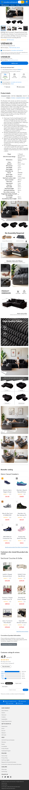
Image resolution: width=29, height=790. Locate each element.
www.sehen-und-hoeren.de (17, 50)
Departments (6, 5)
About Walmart (5, 710)
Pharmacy (4, 742)
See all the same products (22, 631)
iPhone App (4, 769)
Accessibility (4, 746)
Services (12, 5)
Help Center (23, 701)
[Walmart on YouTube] (8, 777)
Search (25, 689)
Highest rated (18, 683)
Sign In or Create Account (10, 701)
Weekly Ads (20, 703)
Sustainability (4, 719)
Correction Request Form (9, 644)
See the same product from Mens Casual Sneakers (16, 547)
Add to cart (14, 63)
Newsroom (4, 715)
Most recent (9, 683)
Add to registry (21, 86)
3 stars (2, 675)
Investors (3, 717)
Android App (4, 771)
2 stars (2, 676)
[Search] (22, 2)
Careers (3, 712)
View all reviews (6, 666)
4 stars (2, 673)
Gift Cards (4, 735)
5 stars (2, 671)
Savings (17, 5)
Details (12, 83)
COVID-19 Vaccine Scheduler (8, 740)
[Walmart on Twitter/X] (5, 777)
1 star (3, 678)
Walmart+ (4, 732)
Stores (3, 728)
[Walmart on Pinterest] (11, 777)
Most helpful (5, 686)
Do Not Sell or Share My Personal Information (11, 764)
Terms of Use (4, 755)
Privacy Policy (5, 758)
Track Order (10, 703)
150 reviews (11, 39)
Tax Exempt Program (6, 750)
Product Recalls (5, 748)
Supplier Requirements (6, 721)
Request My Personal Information (9, 762)
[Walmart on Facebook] (2, 777)
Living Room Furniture (20, 98)
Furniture (13, 98)
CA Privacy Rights (5, 760)
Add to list (8, 86)
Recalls (3, 744)
